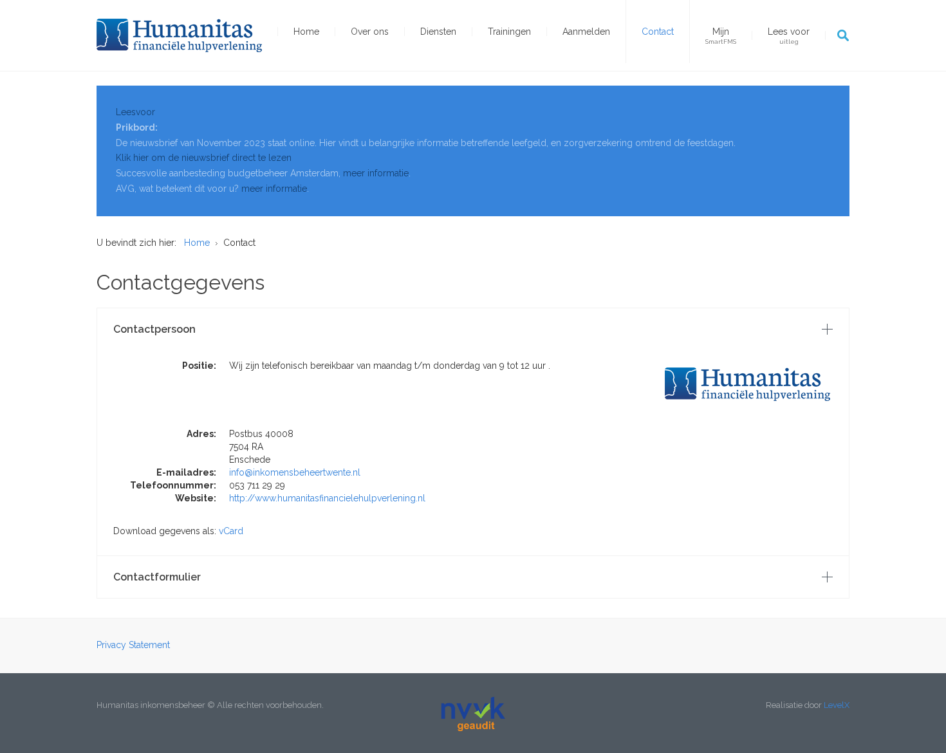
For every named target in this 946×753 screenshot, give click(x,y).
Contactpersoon (154, 329)
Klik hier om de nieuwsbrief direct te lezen (204, 158)
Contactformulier (157, 577)
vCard (231, 531)
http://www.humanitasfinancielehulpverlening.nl (327, 498)
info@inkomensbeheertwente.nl (294, 472)
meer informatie (376, 173)
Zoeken (843, 35)
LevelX (836, 705)
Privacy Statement (133, 645)
